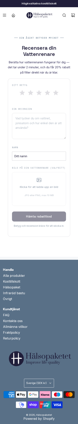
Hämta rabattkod (39, 216)
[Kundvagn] (73, 15)
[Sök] (64, 15)
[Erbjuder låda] (13, 15)
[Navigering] (4, 15)
